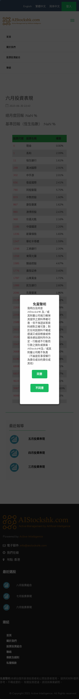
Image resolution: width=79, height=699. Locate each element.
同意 (39, 374)
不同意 (39, 388)
